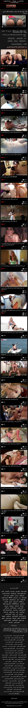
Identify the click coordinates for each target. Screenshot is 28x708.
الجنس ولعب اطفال (7, 603)
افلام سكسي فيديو (9, 665)
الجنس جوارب (20, 607)
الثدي (3, 591)
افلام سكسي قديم (7, 667)
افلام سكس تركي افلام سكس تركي (18, 676)
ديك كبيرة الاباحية (11, 38)
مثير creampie (15, 603)
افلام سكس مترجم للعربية (9, 663)
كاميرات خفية (5, 599)
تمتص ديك (12, 591)
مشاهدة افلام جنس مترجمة (17, 44)
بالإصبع (3, 618)
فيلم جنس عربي (11, 646)
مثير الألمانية (21, 601)
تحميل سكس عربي (8, 635)
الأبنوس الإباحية (22, 610)
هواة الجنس (21, 1)
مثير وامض (11, 605)
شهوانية (3, 616)
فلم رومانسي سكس (18, 665)
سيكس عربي (8, 661)
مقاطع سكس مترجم (18, 674)
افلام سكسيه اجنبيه (8, 672)
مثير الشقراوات (12, 599)
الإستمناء (6, 601)
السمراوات (15, 601)
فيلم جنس (14, 661)
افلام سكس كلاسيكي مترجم (17, 637)
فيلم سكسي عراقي (9, 652)
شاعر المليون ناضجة (21, 593)
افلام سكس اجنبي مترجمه (9, 639)
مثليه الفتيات (22, 599)
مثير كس (15, 40)
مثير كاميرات (21, 612)
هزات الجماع (21, 620)
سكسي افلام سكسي (21, 646)
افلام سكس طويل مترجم (9, 648)
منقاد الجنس (22, 603)
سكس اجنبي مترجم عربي (18, 672)
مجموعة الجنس (13, 607)
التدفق (18, 618)
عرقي (18, 599)
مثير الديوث (15, 610)
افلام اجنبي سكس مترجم (18, 635)
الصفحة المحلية (14, 698)
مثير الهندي (8, 616)
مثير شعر (22, 605)
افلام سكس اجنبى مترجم (18, 687)
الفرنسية (21, 614)
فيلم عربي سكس (13, 654)
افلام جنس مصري (22, 680)
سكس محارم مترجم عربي (10, 650)
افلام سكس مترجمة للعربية (9, 670)
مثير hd (14, 1)
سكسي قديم (20, 650)
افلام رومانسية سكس (18, 678)
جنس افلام (20, 661)
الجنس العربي (16, 622)
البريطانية (14, 618)
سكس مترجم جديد (9, 644)
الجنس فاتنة (24, 597)
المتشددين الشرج (6, 593)
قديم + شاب (6, 595)
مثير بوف (6, 605)
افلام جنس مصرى (18, 642)
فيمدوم (10, 601)
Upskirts (23, 618)
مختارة (13, 614)
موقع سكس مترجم (20, 670)
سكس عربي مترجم (12, 657)
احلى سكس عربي (10, 642)
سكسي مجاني (5, 654)
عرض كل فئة (14, 625)
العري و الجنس (5, 597)
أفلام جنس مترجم (14, 588)
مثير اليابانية (21, 595)
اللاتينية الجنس (19, 38)
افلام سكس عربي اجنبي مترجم (18, 667)
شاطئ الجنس (15, 620)
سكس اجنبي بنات (13, 680)
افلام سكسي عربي (9, 674)
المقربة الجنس (8, 614)
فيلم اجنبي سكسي (22, 657)
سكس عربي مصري (18, 644)
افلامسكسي (4, 657)
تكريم (17, 612)
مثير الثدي (7, 607)
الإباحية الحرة (9, 689)
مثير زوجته (15, 597)
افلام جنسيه (7, 637)
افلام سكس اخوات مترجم (18, 691)
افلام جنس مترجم (8, 691)
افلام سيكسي (8, 682)
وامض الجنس (8, 618)
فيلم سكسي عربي (20, 663)
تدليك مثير (11, 622)
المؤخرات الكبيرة (7, 620)
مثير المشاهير (12, 612)
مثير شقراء (6, 612)
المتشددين (7, 591)
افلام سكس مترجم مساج (8, 659)
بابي (19, 597)
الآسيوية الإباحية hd (14, 2)
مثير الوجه (17, 605)
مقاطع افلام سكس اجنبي (14, 693)
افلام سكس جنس (20, 639)
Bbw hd (10, 597)
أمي (17, 614)
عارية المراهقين (7, 1)
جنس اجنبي (4, 646)
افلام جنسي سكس (19, 652)
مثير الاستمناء (13, 593)
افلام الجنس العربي (9, 678)
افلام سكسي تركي (22, 654)
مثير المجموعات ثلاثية (7, 610)
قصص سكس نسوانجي (9, 685)
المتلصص (12, 595)
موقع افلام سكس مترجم (20, 659)
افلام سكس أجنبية (17, 689)
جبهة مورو (18, 591)
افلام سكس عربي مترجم (17, 682)
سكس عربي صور (5, 676)
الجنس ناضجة (23, 591)
